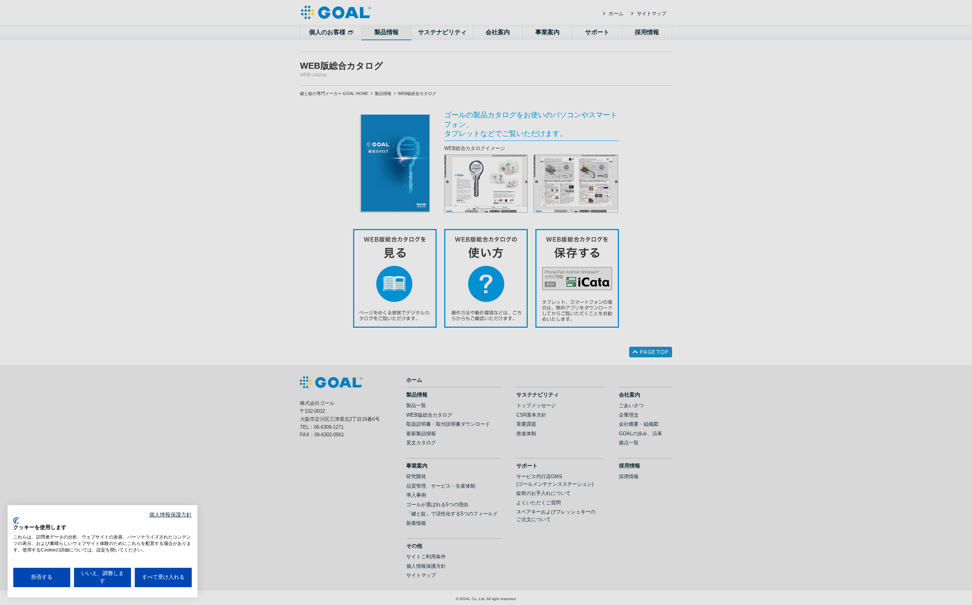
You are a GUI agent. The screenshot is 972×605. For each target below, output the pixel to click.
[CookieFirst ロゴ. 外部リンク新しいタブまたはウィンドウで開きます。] (16, 520)
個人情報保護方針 (170, 515)
